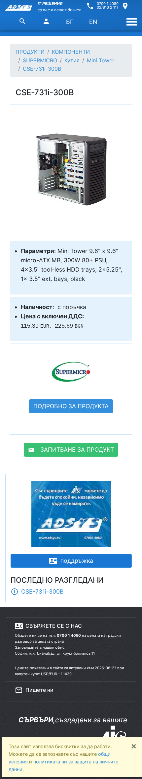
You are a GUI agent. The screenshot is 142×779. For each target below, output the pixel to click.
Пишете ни (34, 690)
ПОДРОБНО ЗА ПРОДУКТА (71, 406)
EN (93, 21)
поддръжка (71, 561)
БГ (69, 21)
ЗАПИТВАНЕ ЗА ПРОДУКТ (71, 449)
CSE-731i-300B (37, 592)
